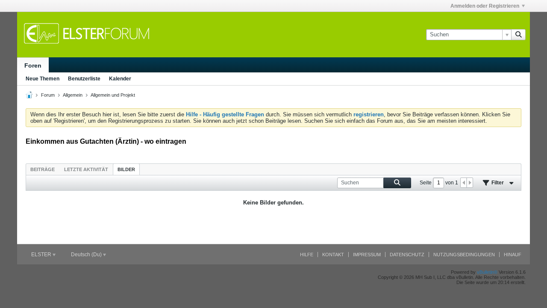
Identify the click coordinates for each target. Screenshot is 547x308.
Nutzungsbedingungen (464, 254)
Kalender (120, 79)
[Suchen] (518, 34)
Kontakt (333, 254)
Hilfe (306, 254)
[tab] (42, 169)
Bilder (126, 169)
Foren (32, 65)
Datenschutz (407, 254)
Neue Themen (42, 79)
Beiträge (42, 169)
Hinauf (512, 254)
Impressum (367, 254)
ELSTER (42, 255)
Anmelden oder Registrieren (484, 6)
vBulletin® (487, 272)
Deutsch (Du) (87, 255)
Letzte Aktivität (86, 169)
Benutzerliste (84, 79)
